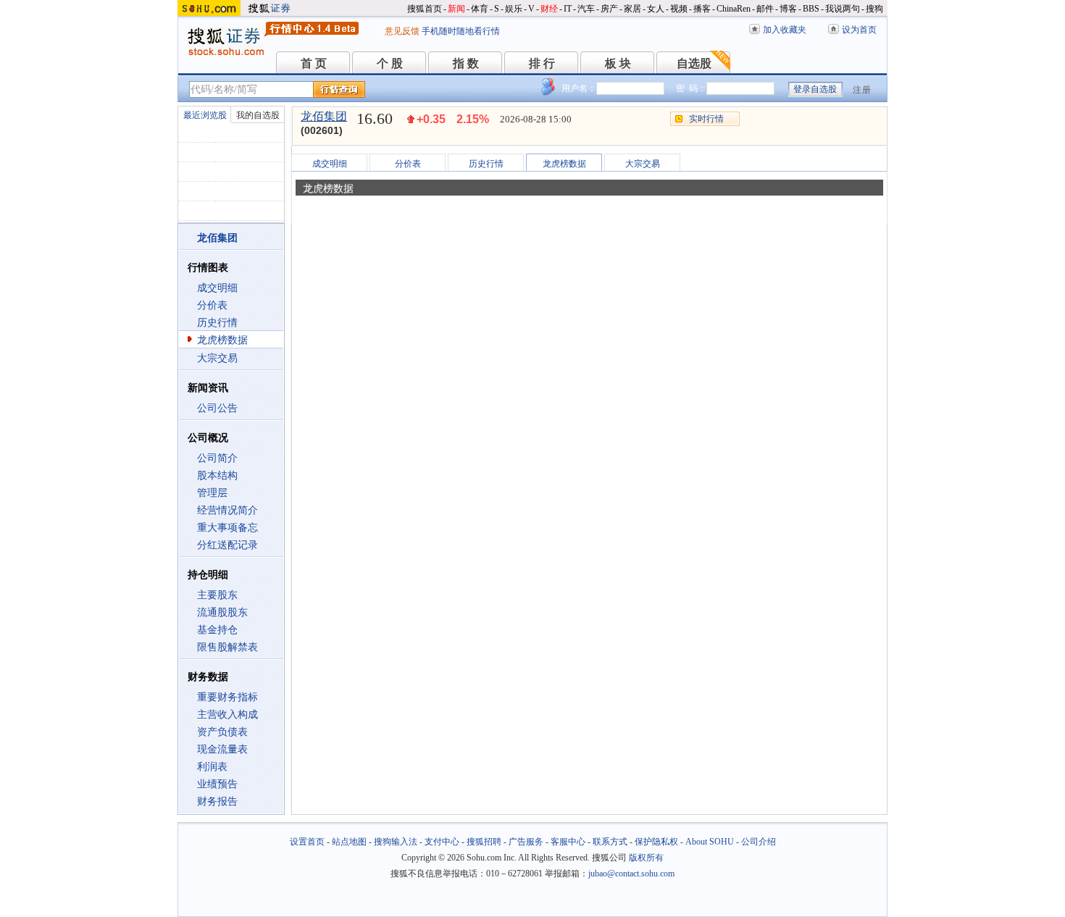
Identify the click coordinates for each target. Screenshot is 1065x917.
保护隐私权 (656, 842)
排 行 (542, 63)
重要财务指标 (227, 697)
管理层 (212, 492)
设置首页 (307, 842)
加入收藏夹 (784, 30)
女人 (655, 9)
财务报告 (217, 801)
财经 (549, 9)
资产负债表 (222, 732)
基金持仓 (217, 629)
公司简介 (217, 458)
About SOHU (709, 842)
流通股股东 (222, 612)
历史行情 (217, 322)
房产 (609, 9)
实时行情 (706, 119)
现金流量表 (222, 749)
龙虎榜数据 (222, 340)
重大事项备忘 (227, 527)
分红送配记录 (227, 545)
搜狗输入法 (395, 842)
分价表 (212, 305)
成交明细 (217, 287)
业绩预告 (217, 784)
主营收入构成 (227, 714)
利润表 (212, 766)
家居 (632, 9)
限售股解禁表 (227, 647)
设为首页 (859, 30)
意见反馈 (402, 31)
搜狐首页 (424, 9)
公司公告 (217, 408)
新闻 (456, 9)
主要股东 (217, 595)
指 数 (466, 63)
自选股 (694, 63)
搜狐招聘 (484, 842)
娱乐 (513, 9)
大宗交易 (217, 358)
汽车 (586, 9)
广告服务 (526, 842)
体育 (479, 9)
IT (568, 9)
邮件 (765, 9)
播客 (702, 9)
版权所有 (646, 858)
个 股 (390, 63)
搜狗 (874, 9)
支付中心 (442, 842)
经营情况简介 (227, 510)
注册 (862, 90)
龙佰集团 (324, 116)
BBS (811, 9)
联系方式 (610, 842)
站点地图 (349, 842)
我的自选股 (258, 115)
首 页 (314, 63)
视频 (679, 9)
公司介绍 (758, 842)
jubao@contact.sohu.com (631, 873)
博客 (788, 9)
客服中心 (568, 842)
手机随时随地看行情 (461, 31)
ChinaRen (734, 9)
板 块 (618, 63)
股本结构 (217, 475)
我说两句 (842, 9)
